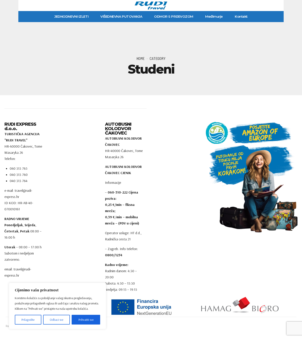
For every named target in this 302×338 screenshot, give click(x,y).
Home (140, 58)
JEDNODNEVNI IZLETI (71, 16)
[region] (57, 306)
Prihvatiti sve (86, 320)
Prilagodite (27, 320)
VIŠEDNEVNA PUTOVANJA (121, 16)
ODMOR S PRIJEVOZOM (173, 16)
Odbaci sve (56, 320)
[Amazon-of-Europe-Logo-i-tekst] (248, 133)
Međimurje (214, 16)
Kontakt (241, 16)
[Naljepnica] (151, 307)
